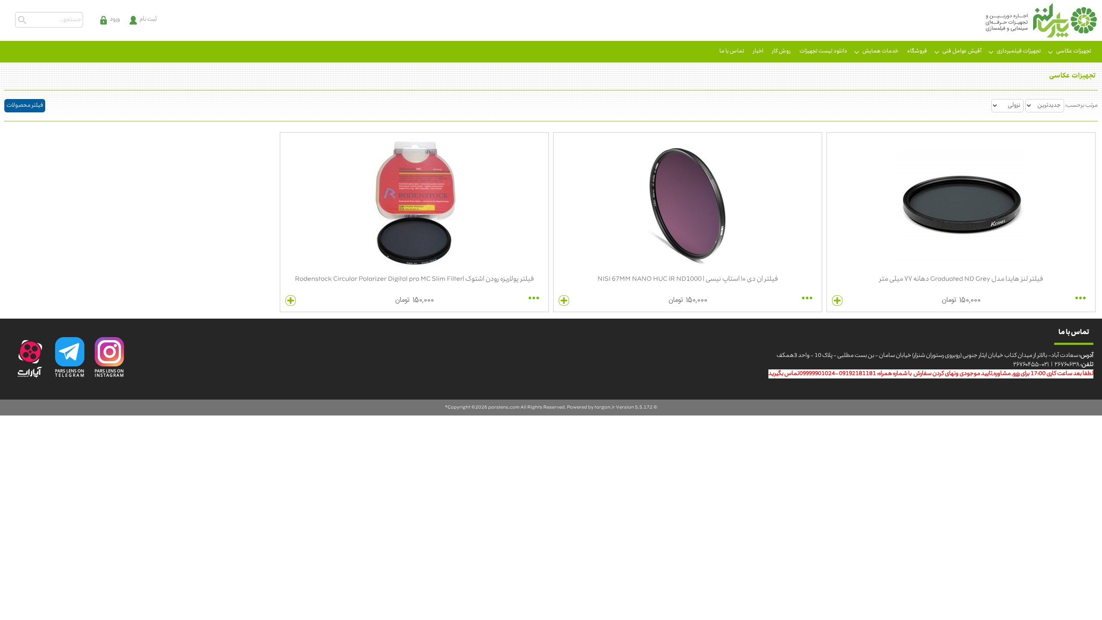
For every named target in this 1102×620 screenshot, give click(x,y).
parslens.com (504, 407)
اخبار (758, 51)
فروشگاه (917, 51)
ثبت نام (148, 19)
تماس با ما (731, 51)
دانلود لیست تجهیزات (823, 51)
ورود (115, 19)
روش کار (781, 51)
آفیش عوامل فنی (961, 51)
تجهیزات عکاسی (1073, 51)
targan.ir (604, 407)
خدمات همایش (880, 51)
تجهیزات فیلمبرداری (1019, 51)
